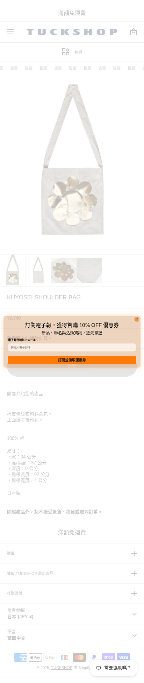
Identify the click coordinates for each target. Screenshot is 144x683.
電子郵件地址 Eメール (22, 340)
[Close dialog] (136, 319)
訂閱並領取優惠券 (72, 360)
